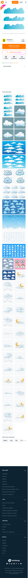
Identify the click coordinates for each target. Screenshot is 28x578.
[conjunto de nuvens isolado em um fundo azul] (8, 311)
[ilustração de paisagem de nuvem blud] (8, 99)
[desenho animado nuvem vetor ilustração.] (13, 224)
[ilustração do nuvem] (8, 381)
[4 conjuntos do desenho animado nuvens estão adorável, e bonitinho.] (8, 323)
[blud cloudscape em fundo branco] (8, 123)
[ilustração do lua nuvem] (7, 345)
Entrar (21, 2)
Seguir (23, 41)
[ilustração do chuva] (18, 345)
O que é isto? (15, 62)
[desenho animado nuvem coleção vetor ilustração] (13, 195)
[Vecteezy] (2, 2)
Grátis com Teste (14, 46)
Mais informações (7, 66)
